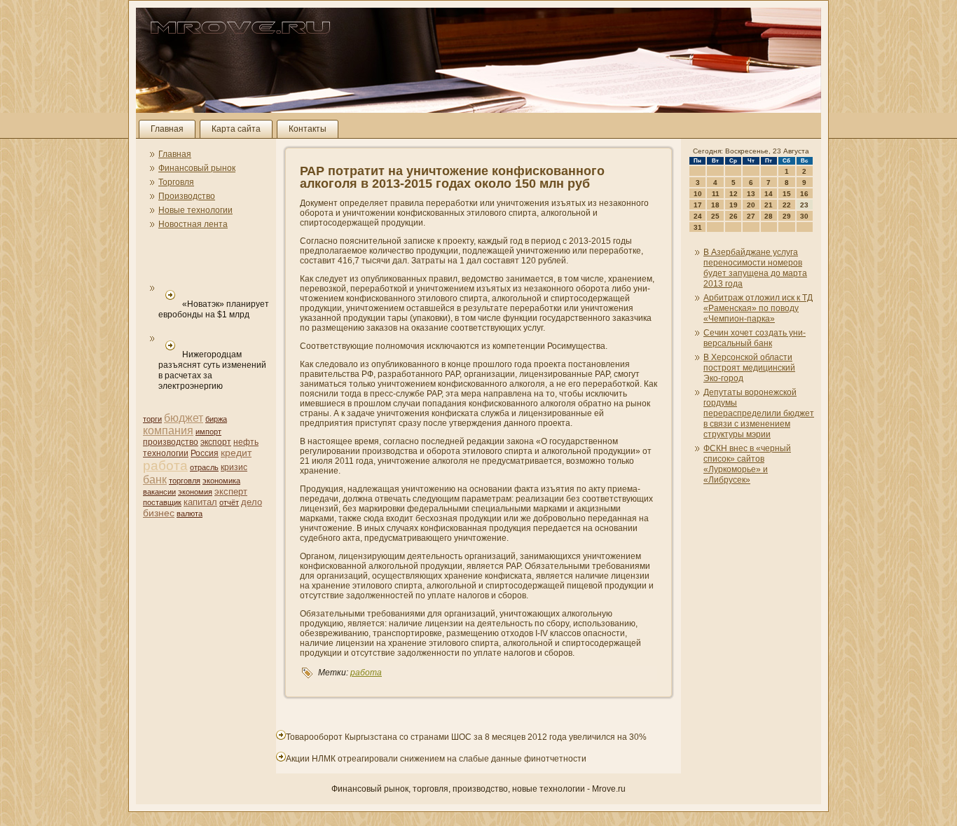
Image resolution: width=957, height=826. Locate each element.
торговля (184, 480)
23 (804, 205)
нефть (246, 442)
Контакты (307, 129)
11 (716, 194)
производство (170, 442)
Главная (167, 129)
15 (787, 194)
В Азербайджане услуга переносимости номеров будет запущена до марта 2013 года (755, 268)
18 (715, 205)
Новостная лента (193, 224)
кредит (236, 452)
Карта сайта (236, 129)
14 (768, 194)
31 (698, 227)
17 (698, 205)
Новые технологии (195, 210)
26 (733, 216)
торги (152, 419)
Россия (205, 453)
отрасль (204, 467)
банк (155, 480)
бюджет (183, 418)
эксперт (230, 491)
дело (251, 502)
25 (715, 216)
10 (698, 194)
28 (768, 216)
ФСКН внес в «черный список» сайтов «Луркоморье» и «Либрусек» (747, 464)
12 (733, 194)
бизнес (158, 512)
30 (804, 216)
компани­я (168, 430)
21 (768, 205)
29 (787, 216)
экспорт (215, 442)
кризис (234, 467)
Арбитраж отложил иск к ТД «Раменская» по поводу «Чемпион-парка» (758, 308)
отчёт (229, 502)
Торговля (176, 182)
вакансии (159, 492)
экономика (221, 480)
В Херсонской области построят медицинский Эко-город (749, 367)
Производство (186, 196)
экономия (195, 492)
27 (751, 216)
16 (804, 194)
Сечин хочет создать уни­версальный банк (754, 338)
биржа (216, 419)
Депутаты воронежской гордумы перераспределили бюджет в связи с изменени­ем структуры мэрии (758, 413)
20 (751, 205)
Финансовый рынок (196, 168)
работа (165, 465)
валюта (189, 513)
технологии (165, 453)
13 (751, 194)
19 (733, 205)
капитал (200, 502)
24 (698, 216)
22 (787, 205)
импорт (208, 431)
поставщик (162, 502)
